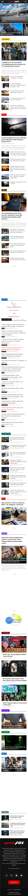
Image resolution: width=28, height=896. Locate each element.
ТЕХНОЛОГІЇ (5, 732)
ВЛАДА (4, 190)
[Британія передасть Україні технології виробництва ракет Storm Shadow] (14, 13)
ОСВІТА (4, 533)
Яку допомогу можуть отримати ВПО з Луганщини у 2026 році (12, 503)
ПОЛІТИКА (5, 812)
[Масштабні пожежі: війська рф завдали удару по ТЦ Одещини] (11, 29)
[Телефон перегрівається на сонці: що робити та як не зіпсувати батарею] (14, 742)
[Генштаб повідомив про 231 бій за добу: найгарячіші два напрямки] (5, 161)
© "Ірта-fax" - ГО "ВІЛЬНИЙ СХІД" (14, 889)
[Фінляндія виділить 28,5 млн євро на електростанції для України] (14, 721)
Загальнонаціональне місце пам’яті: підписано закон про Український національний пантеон (11, 216)
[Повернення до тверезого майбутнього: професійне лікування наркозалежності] (5, 462)
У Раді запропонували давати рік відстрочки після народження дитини (17, 245)
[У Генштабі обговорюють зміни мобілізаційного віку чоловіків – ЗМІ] (5, 439)
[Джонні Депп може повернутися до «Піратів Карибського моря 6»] (5, 485)
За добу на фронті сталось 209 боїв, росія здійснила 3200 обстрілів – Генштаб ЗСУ (13, 139)
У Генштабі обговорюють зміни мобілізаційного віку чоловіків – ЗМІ (17, 439)
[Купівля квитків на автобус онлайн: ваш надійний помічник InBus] (5, 447)
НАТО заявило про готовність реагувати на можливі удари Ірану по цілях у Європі (17, 832)
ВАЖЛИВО (4, 351)
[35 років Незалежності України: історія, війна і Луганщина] (5, 92)
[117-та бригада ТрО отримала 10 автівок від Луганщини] (5, 100)
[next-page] (5, 429)
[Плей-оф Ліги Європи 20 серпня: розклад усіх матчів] (14, 764)
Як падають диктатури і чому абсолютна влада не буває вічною (15, 679)
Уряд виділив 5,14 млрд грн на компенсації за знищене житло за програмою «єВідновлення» (17, 231)
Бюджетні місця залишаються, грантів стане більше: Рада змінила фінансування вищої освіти (12, 540)
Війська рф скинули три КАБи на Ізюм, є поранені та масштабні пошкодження (17, 176)
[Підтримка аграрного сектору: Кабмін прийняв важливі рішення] (5, 260)
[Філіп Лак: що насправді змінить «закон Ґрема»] (14, 644)
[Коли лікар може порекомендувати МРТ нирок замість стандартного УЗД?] (5, 454)
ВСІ (18, 319)
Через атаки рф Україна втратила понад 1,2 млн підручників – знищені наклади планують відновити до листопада (13, 368)
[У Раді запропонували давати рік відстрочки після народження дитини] (5, 245)
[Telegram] (16, 875)
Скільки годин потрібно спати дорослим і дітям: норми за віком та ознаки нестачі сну (18, 492)
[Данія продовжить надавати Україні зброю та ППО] (5, 818)
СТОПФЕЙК (4, 357)
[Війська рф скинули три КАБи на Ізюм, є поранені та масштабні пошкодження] (5, 176)
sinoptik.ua (17, 316)
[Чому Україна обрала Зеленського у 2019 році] (14, 693)
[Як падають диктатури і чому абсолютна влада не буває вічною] (14, 668)
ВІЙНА (4, 114)
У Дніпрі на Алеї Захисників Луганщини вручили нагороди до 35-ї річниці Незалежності (13, 64)
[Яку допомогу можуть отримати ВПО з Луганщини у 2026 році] (14, 516)
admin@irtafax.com (15, 868)
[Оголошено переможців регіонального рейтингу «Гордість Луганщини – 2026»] (5, 85)
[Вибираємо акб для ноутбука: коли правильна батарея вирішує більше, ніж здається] (5, 477)
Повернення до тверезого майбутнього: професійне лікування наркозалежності (18, 462)
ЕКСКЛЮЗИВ (5, 633)
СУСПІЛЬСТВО (4, 379)
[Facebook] (7, 875)
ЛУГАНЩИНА (5, 39)
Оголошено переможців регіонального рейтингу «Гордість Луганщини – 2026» (18, 85)
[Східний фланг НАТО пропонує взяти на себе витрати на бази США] (5, 825)
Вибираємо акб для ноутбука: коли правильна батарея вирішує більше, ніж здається (18, 477)
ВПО (3, 498)
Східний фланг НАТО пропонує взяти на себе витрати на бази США (17, 825)
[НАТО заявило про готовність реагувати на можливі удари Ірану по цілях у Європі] (5, 832)
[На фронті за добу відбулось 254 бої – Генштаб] (5, 184)
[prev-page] (2, 429)
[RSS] (11, 875)
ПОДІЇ (3, 372)
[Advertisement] (14, 281)
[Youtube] (21, 875)
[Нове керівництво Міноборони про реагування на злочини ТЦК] (5, 252)
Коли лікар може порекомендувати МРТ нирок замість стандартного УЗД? (18, 454)
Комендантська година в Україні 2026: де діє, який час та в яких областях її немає (17, 469)
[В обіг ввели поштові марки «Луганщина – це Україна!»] (5, 78)
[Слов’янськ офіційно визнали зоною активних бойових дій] (5, 238)
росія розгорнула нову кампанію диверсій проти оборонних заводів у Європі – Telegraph (12, 415)
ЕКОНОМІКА (5, 710)
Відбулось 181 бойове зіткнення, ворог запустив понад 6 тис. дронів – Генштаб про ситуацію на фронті (18, 153)
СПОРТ (3, 385)
